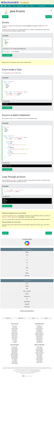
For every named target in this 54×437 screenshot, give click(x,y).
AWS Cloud (26, 306)
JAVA (27, 6)
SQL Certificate (39, 355)
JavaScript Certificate (39, 349)
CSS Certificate (39, 348)
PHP (27, 288)
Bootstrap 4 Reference (39, 334)
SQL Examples (14, 350)
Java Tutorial (14, 340)
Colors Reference (39, 342)
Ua (51, 10)
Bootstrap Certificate (39, 358)
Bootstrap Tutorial (14, 333)
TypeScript (27, 275)
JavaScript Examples (14, 349)
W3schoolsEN (15, 2)
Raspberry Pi (27, 296)
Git (27, 299)
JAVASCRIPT (20, 6)
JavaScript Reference (39, 328)
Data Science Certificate (39, 352)
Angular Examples (14, 357)
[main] (5, 5)
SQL (27, 283)
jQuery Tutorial (14, 336)
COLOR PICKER (27, 239)
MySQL (27, 286)
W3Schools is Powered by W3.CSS (27, 373)
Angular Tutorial (14, 337)
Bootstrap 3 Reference (39, 333)
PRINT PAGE (20, 318)
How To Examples (14, 363)
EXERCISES (42, 6)
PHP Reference (39, 331)
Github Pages (27, 301)
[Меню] (1, 5)
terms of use (28, 369)
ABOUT (46, 318)
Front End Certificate (39, 350)
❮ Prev (5, 16)
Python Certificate (39, 351)
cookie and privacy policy (34, 369)
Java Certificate (39, 357)
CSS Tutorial (14, 327)
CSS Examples (14, 348)
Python (27, 252)
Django (27, 273)
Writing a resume (39, 362)
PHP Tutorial (14, 331)
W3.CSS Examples (14, 355)
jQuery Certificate (39, 354)
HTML (9, 6)
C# (27, 262)
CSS (14, 6)
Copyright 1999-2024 (20, 372)
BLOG (33, 318)
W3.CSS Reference (39, 335)
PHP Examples (14, 352)
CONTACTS (8, 318)
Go (27, 270)
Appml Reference (39, 336)
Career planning (39, 361)
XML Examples (14, 362)
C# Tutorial (15, 342)
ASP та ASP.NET (27, 291)
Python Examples (14, 351)
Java (27, 254)
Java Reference (39, 341)
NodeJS (27, 293)
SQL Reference (39, 329)
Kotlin (27, 267)
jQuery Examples (14, 356)
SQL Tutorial (14, 329)
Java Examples (14, 358)
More (32, 6)
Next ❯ (49, 16)
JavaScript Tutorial (14, 328)
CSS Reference (39, 327)
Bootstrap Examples (14, 354)
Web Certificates (39, 345)
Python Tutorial (14, 330)
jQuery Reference (39, 337)
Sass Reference (39, 340)
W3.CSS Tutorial (15, 334)
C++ (27, 260)
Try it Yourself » (7, 55)
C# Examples (14, 361)
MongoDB (27, 304)
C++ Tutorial (14, 341)
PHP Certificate (39, 356)
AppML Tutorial (14, 335)
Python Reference (39, 330)
